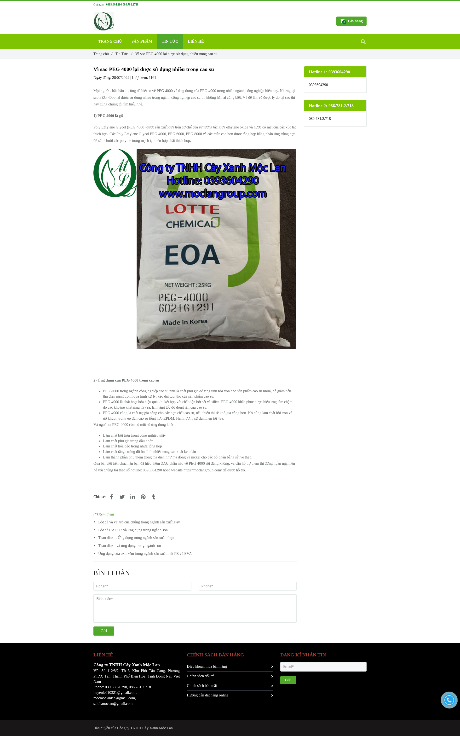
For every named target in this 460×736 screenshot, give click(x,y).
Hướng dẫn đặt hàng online (207, 695)
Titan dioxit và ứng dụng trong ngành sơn (129, 546)
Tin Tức (123, 54)
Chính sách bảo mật (202, 686)
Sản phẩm (142, 41)
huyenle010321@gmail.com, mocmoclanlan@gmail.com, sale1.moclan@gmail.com (115, 698)
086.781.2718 (130, 4)
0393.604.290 (114, 4)
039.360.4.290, (116, 687)
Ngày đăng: (102, 77)
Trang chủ (102, 54)
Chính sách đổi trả (200, 676)
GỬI (288, 680)
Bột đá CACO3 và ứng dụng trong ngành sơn (133, 530)
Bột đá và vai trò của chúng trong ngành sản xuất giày (139, 522)
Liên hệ (196, 41)
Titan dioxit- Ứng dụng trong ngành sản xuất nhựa (136, 538)
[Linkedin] (132, 497)
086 (132, 687)
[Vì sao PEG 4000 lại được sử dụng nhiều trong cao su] (111, 497)
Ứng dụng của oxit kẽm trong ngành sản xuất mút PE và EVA (145, 553)
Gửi (104, 631)
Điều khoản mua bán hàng (207, 666)
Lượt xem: (140, 77)
